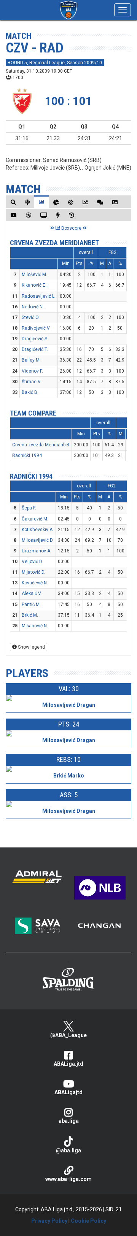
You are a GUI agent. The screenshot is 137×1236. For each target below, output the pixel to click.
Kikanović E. (34, 285)
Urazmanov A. (36, 551)
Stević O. (31, 317)
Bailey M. (31, 360)
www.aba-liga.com (68, 1179)
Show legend (31, 647)
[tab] (13, 202)
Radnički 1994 (27, 455)
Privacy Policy (49, 1221)
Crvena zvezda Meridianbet (54, 243)
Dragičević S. (35, 338)
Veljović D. (32, 561)
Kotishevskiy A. (38, 529)
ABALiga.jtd (68, 1064)
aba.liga (69, 1121)
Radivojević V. (36, 328)
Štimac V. (31, 381)
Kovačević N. (35, 582)
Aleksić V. (32, 593)
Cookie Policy (88, 1221)
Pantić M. (31, 604)
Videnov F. (32, 371)
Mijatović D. (33, 572)
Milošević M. (34, 274)
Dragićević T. (35, 349)
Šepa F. (29, 508)
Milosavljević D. (38, 540)
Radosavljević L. (39, 296)
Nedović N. (33, 306)
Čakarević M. (35, 519)
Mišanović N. (35, 625)
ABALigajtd (68, 1092)
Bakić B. (30, 392)
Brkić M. (30, 615)
